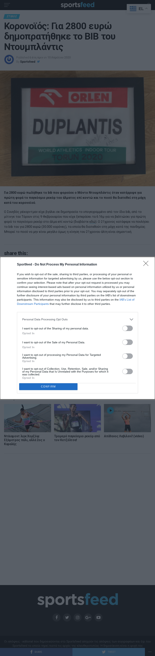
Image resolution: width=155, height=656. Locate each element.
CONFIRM (48, 386)
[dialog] (77, 328)
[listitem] (77, 319)
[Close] (147, 265)
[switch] (127, 328)
